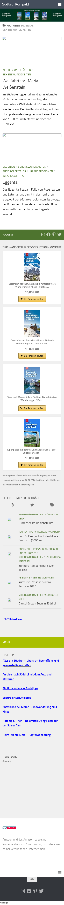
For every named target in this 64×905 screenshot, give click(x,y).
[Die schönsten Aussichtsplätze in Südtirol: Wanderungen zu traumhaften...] (32, 323)
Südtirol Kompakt (15, 4)
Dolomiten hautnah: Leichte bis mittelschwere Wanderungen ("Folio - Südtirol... (32, 285)
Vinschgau (41, 531)
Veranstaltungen (43, 577)
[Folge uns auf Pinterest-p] (54, 234)
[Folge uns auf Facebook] (48, 234)
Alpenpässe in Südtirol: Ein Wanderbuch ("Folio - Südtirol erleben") (32, 451)
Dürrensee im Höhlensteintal (36, 523)
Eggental (9, 166)
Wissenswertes (13, 176)
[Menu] (59, 4)
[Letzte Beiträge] (12, 505)
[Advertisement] (32, 787)
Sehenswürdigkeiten (17, 74)
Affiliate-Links (13, 619)
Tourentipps (26, 531)
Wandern (54, 531)
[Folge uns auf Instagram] (43, 234)
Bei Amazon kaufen (34, 299)
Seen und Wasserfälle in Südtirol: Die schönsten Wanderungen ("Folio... (32, 399)
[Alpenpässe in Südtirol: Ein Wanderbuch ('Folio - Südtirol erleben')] (32, 433)
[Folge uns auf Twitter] (59, 234)
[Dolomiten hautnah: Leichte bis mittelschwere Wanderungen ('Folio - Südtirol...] (32, 267)
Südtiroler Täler (14, 171)
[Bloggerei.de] (9, 828)
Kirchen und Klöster (17, 69)
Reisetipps (25, 577)
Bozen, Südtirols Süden (33, 549)
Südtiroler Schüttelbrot (17, 697)
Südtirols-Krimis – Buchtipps (20, 688)
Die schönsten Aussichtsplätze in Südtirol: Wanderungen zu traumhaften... (32, 342)
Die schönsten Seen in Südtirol (37, 603)
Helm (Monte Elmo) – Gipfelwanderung (27, 735)
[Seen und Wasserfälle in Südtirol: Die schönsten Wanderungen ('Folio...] (32, 380)
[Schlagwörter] (51, 505)
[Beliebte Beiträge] (32, 505)
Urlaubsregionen (41, 171)
